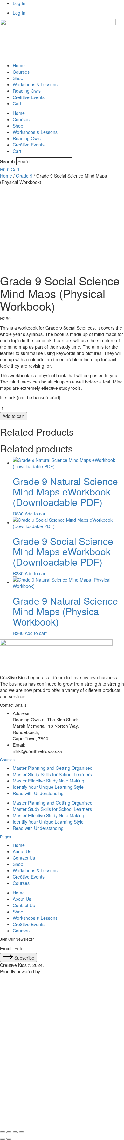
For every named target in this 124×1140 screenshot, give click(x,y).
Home (19, 65)
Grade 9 (24, 175)
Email (6, 948)
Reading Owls (27, 91)
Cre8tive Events (29, 97)
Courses (21, 72)
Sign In (51, 1118)
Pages (5, 836)
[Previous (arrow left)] (2, 1139)
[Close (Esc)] (21, 1132)
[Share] (15, 1132)
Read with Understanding (38, 793)
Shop (18, 78)
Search (7, 161)
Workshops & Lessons (35, 84)
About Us (22, 851)
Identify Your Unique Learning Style (48, 787)
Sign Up (35, 1118)
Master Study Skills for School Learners (52, 774)
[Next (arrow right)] (8, 1139)
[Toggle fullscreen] (8, 1132)
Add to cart (13, 416)
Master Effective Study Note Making (48, 780)
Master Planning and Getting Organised (53, 768)
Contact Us (24, 858)
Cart (17, 103)
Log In (19, 3)
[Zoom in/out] (2, 1132)
